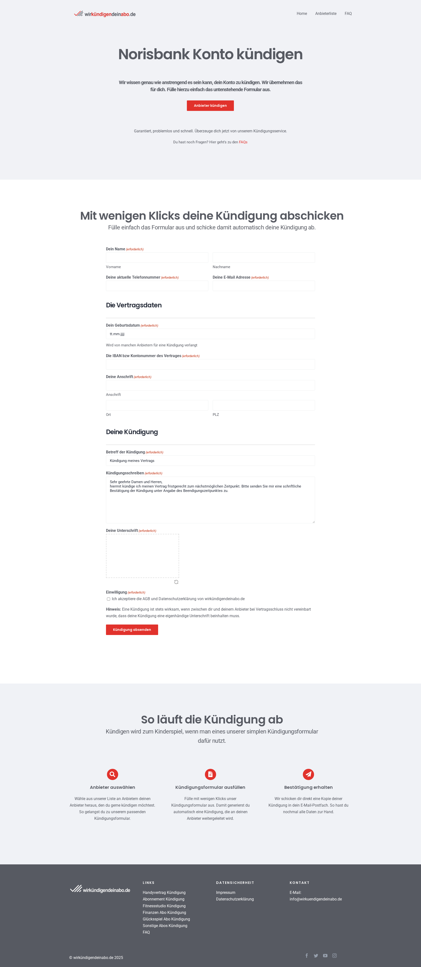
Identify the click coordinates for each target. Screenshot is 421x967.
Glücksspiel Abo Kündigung (166, 919)
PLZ (216, 414)
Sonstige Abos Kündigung (165, 925)
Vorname (113, 267)
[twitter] (316, 955)
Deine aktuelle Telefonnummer (142, 277)
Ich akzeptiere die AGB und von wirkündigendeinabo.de (178, 598)
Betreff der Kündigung (134, 452)
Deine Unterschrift (131, 530)
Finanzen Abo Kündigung (164, 912)
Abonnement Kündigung (163, 899)
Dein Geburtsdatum (132, 325)
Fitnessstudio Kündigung (164, 906)
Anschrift (113, 394)
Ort (108, 414)
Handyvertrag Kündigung (164, 892)
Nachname (221, 267)
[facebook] (307, 955)
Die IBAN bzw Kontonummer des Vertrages (153, 355)
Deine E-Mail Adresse (241, 277)
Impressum (225, 892)
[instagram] (334, 955)
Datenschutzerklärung (177, 598)
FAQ (146, 932)
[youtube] (325, 955)
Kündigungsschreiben (134, 473)
